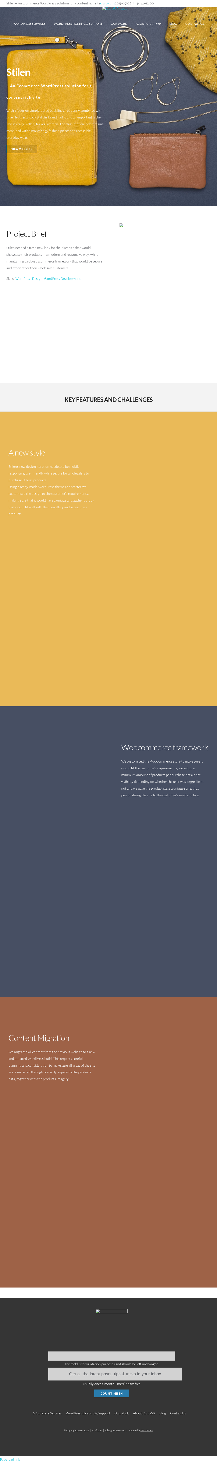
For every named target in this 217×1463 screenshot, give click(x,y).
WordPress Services (47, 1413)
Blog (162, 1413)
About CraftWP (144, 1413)
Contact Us (178, 1413)
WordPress (147, 1430)
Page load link (10, 1460)
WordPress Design (28, 279)
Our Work (121, 1413)
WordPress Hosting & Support (88, 1413)
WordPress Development (62, 279)
